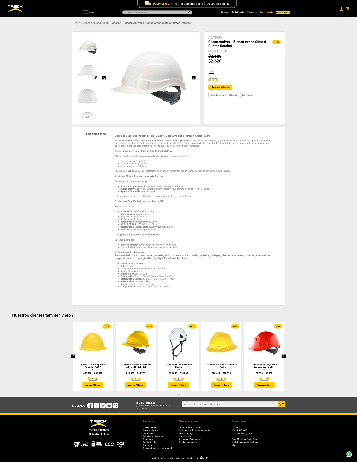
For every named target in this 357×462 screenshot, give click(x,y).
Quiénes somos (150, 427)
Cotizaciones (184, 436)
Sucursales (252, 12)
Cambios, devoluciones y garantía (194, 430)
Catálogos (224, 12)
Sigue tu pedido (266, 12)
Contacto (147, 445)
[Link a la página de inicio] (76, 23)
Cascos (116, 23)
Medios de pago (185, 433)
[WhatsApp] (350, 455)
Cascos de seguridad (96, 23)
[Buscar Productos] (189, 12)
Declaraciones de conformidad (157, 448)
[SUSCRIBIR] (281, 404)
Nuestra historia (150, 430)
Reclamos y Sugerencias (189, 439)
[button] (211, 71)
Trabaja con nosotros (153, 436)
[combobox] (157, 12)
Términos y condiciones (189, 427)
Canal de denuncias (187, 442)
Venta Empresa (283, 12)
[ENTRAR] (341, 8)
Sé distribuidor (238, 12)
